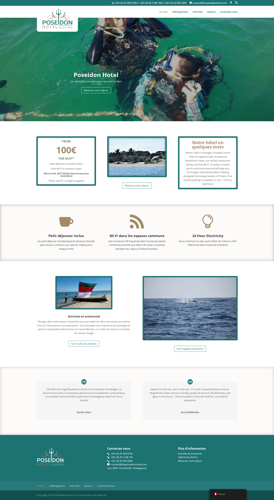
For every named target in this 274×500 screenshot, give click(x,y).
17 (196, 333)
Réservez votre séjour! (96, 90)
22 (212, 333)
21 (209, 333)
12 (180, 333)
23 (215, 333)
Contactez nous (229, 11)
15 (190, 333)
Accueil (163, 11)
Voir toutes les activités (84, 343)
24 (218, 333)
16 (193, 333)
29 (234, 333)
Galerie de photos (188, 457)
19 (202, 333)
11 (177, 333)
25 (221, 333)
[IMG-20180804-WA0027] (190, 338)
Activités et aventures (190, 453)
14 (187, 333)
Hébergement (180, 11)
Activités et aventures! (84, 316)
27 (228, 333)
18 (199, 333)
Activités (197, 11)
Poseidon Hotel (96, 75)
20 (206, 333)
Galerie (211, 11)
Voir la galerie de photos (190, 348)
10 (174, 333)
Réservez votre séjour (190, 461)
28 (231, 333)
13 (183, 333)
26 (225, 333)
